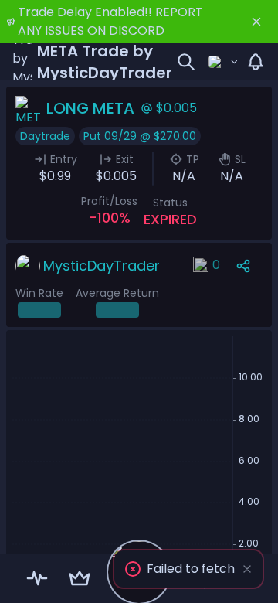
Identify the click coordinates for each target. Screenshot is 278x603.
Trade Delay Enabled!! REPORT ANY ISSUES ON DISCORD (110, 21)
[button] (188, 569)
